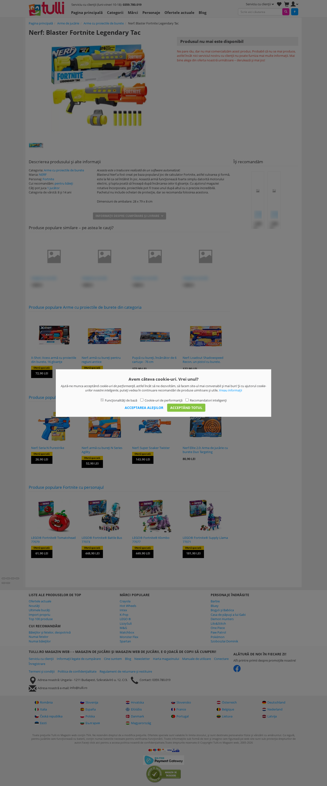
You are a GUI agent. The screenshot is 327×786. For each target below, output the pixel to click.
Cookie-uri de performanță (163, 400)
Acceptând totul (186, 407)
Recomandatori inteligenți (208, 400)
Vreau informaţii (230, 390)
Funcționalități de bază (121, 400)
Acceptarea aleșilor (144, 407)
